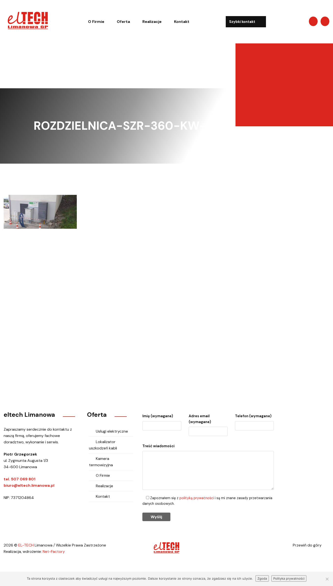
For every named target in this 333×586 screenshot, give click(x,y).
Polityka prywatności (288, 578)
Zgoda (262, 578)
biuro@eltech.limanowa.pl (236, 344)
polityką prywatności (196, 498)
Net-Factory (54, 551)
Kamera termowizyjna (101, 461)
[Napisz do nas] (313, 21)
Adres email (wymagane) (200, 419)
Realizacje (152, 21)
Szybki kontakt (242, 22)
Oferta (123, 21)
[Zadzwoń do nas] (325, 21)
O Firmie (96, 21)
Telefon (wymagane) (253, 416)
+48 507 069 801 (158, 344)
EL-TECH (26, 545)
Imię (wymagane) (157, 416)
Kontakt (181, 21)
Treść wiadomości (158, 446)
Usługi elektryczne (112, 431)
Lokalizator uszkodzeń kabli (103, 445)
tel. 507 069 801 (19, 479)
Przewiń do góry (308, 545)
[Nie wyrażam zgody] (326, 578)
